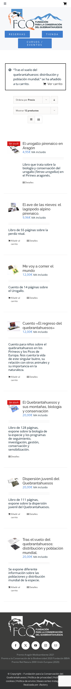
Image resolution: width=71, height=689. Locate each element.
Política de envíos (26, 681)
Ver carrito (55, 84)
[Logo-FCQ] (35, 10)
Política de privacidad (40, 677)
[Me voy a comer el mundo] (13, 269)
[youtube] (35, 645)
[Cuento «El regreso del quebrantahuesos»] (13, 326)
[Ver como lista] (38, 119)
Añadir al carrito (15, 242)
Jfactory (43, 684)
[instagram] (46, 645)
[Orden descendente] (54, 100)
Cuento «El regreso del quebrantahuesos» (42, 325)
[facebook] (15, 645)
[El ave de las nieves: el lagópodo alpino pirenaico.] (13, 208)
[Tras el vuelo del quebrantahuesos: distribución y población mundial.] (13, 543)
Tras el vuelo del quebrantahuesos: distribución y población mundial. (43, 546)
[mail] (56, 645)
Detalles (29, 182)
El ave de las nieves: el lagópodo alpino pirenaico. (42, 209)
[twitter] (25, 645)
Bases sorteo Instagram (50, 681)
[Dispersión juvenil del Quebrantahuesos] (13, 482)
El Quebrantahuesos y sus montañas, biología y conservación (42, 406)
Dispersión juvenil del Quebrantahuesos (41, 481)
